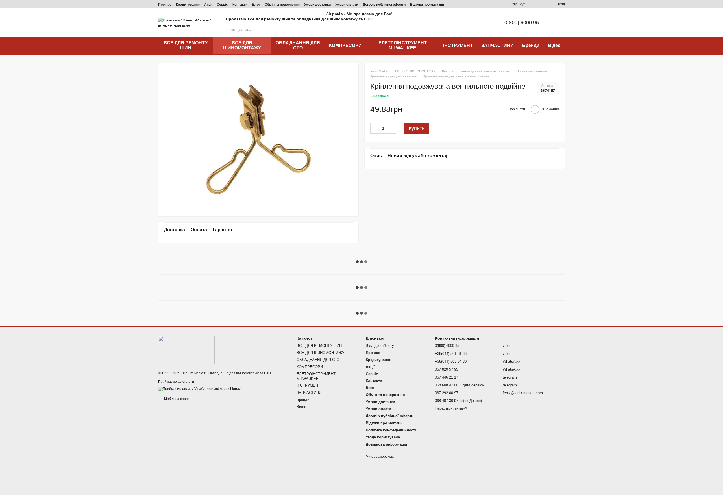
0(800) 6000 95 (521, 22)
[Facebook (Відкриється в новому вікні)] (476, 4)
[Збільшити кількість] (392, 128)
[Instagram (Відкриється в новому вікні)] (462, 4)
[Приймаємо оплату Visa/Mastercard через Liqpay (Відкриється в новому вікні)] (199, 389)
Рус (522, 4)
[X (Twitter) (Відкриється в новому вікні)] (496, 4)
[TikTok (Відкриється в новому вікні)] (469, 4)
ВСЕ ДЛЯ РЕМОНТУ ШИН (186, 45)
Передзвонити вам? (451, 408)
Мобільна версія (176, 399)
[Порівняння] (533, 4)
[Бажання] (543, 4)
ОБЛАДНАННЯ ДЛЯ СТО (298, 45)
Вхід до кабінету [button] (380, 345)
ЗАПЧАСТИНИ (497, 45)
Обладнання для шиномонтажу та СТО (239, 373)
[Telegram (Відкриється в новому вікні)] (482, 4)
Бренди (530, 45)
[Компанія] (186, 349)
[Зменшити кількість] (374, 128)
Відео (554, 45)
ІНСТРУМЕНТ (458, 45)
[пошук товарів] (488, 29)
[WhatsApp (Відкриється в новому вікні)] (503, 4)
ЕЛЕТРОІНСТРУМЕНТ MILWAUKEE (402, 45)
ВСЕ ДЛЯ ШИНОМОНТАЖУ (242, 45)
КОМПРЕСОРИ (345, 45)
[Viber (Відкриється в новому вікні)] (489, 4)
